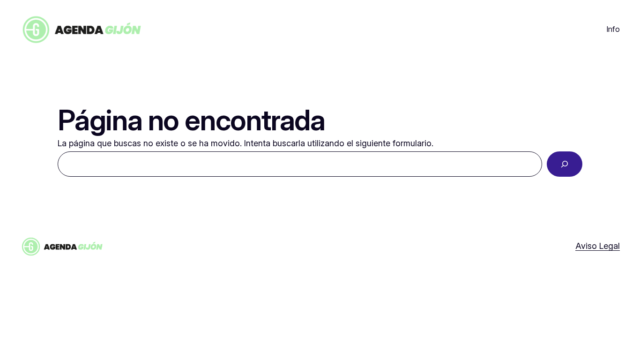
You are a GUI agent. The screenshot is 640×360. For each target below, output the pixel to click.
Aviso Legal (597, 246)
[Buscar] (564, 164)
